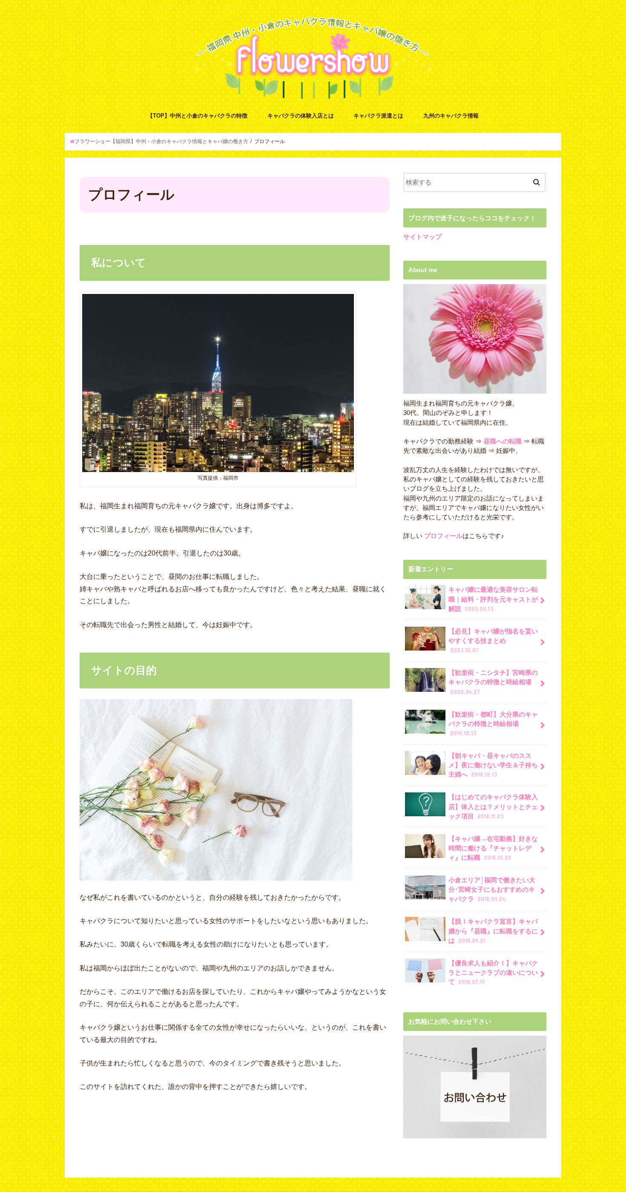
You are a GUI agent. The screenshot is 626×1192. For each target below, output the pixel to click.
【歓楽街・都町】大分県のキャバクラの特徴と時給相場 (493, 724)
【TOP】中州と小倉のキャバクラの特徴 (197, 115)
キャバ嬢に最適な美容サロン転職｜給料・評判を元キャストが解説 (493, 599)
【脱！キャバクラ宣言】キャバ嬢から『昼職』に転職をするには (493, 931)
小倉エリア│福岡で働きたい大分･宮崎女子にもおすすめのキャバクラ (491, 889)
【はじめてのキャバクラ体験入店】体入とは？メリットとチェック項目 (493, 806)
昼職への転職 (502, 441)
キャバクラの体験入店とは (300, 115)
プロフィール (442, 536)
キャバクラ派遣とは (378, 115)
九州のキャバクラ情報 (451, 115)
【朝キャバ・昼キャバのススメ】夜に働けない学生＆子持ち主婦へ (493, 765)
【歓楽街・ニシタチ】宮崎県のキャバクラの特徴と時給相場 (493, 682)
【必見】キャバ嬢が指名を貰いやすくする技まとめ (493, 641)
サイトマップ (422, 236)
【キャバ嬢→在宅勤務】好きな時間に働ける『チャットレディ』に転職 (493, 848)
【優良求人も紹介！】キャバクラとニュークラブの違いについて (493, 972)
